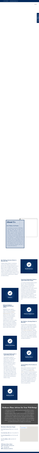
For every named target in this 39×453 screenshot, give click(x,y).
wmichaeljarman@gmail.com (14, 1)
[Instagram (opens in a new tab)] (36, 1)
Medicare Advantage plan (20, 411)
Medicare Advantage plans (28, 330)
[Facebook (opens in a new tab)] (35, 1)
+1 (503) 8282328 (5, 1)
